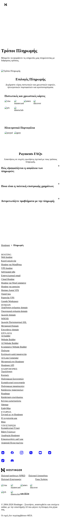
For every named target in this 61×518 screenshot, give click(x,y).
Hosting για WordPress (11, 264)
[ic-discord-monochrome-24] (12, 460)
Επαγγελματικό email (10, 275)
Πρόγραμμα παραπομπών (12, 386)
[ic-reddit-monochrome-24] (49, 452)
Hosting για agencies (10, 286)
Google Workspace (9, 301)
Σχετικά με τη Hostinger (12, 414)
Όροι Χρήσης (41, 479)
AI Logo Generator (9, 358)
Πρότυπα (5, 350)
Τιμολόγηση (6, 371)
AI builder (5, 336)
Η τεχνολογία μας (9, 418)
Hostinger (5, 245)
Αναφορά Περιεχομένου (12, 443)
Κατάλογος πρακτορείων (12, 390)
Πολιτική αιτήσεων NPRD (13, 475)
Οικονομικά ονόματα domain (14, 311)
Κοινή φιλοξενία (8, 261)
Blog (3, 422)
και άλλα (24, 493)
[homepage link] (6, 5)
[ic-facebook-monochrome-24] (12, 452)
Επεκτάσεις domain (10, 329)
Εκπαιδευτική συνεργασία (13, 382)
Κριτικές (5, 375)
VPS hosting (6, 268)
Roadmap (5, 393)
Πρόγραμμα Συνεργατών (12, 379)
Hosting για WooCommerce (13, 283)
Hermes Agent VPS (10, 290)
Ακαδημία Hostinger (10, 435)
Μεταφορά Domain (10, 326)
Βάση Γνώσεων (8, 432)
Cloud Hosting (7, 279)
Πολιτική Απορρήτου (38, 475)
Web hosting (6, 257)
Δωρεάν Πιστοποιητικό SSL (14, 322)
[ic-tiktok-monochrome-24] (3, 460)
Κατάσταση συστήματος (12, 397)
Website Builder (8, 339)
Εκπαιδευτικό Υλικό (10, 428)
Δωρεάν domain (8, 315)
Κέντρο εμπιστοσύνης (11, 401)
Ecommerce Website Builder (14, 347)
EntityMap (6, 408)
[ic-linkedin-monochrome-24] (3, 452)
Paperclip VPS (7, 297)
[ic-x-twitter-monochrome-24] (31, 452)
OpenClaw (6, 294)
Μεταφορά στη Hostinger (12, 361)
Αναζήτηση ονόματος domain (14, 307)
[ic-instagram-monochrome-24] (21, 452)
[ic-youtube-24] (40, 452)
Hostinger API (7, 365)
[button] (30, 169)
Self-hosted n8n (8, 272)
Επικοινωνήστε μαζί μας (12, 439)
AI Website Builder (9, 343)
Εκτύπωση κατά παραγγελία (14, 354)
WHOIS (5, 318)
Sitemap (4, 404)
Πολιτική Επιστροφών (11, 479)
